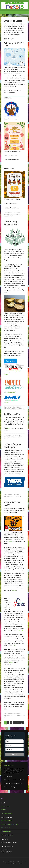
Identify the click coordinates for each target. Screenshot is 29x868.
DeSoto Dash (15, 496)
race (13, 437)
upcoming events (8, 215)
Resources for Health (6, 820)
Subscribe (14, 754)
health (16, 214)
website (11, 541)
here (8, 428)
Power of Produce (6, 831)
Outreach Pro (16, 862)
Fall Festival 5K (12, 414)
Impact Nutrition (10, 392)
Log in (20, 863)
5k (13, 214)
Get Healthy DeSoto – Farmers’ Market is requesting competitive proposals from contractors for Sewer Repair (14, 770)
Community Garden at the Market (9, 824)
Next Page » (19, 723)
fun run (14, 408)
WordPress (16, 863)
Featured (3, 809)
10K (11, 214)
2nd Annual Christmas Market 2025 (13, 783)
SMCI (7, 402)
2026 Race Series (13, 20)
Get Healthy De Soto (14, 6)
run (20, 214)
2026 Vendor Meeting (9, 787)
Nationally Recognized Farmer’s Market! (14, 779)
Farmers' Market (5, 806)
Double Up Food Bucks (7, 835)
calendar (14, 590)
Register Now (10, 361)
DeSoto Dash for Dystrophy (13, 445)
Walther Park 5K (21, 408)
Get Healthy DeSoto (15, 212)
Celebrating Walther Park (11, 223)
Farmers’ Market (5, 827)
